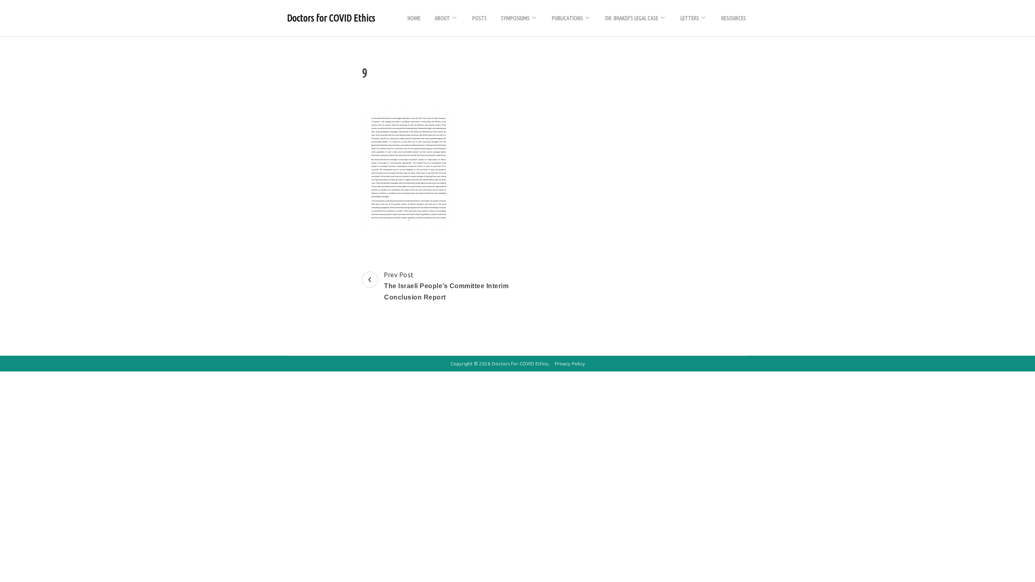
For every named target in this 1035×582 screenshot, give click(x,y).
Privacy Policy (570, 363)
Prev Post (446, 286)
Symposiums (515, 18)
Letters (689, 18)
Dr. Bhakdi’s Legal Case (631, 18)
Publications (567, 18)
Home (414, 18)
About (442, 18)
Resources (733, 18)
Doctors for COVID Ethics (331, 18)
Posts (479, 18)
